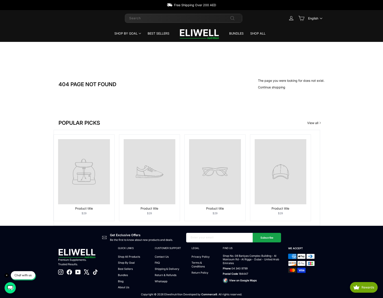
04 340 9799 (239, 268)
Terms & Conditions (198, 264)
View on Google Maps (243, 280)
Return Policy (200, 272)
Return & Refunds (165, 275)
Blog (120, 281)
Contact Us (162, 256)
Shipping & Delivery (167, 269)
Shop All (258, 33)
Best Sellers (158, 33)
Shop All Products (129, 256)
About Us (123, 287)
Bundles (236, 33)
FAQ (157, 262)
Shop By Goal (126, 33)
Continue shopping (271, 87)
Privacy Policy (201, 256)
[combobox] (183, 18)
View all (312, 123)
